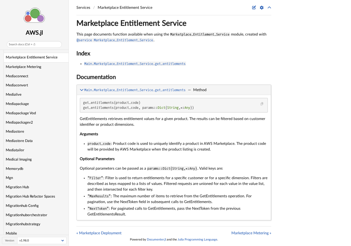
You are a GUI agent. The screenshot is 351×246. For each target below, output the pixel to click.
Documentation (96, 77)
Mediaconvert (17, 85)
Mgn (9, 178)
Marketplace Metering (23, 67)
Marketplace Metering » (251, 233)
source (263, 215)
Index (83, 54)
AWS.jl (34, 33)
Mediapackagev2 (19, 122)
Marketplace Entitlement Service (32, 57)
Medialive (13, 94)
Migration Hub (17, 187)
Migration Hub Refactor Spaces (30, 196)
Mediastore (15, 131)
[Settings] (262, 8)
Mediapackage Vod (21, 113)
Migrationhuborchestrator (26, 215)
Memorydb (14, 169)
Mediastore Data (19, 141)
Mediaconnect (17, 76)
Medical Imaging (19, 159)
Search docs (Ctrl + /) (22, 44)
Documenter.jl (156, 239)
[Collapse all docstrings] (269, 8)
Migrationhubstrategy (23, 224)
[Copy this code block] (261, 104)
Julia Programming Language (197, 239)
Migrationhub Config (22, 206)
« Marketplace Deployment (99, 233)
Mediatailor (15, 150)
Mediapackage (17, 104)
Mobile (11, 233)
